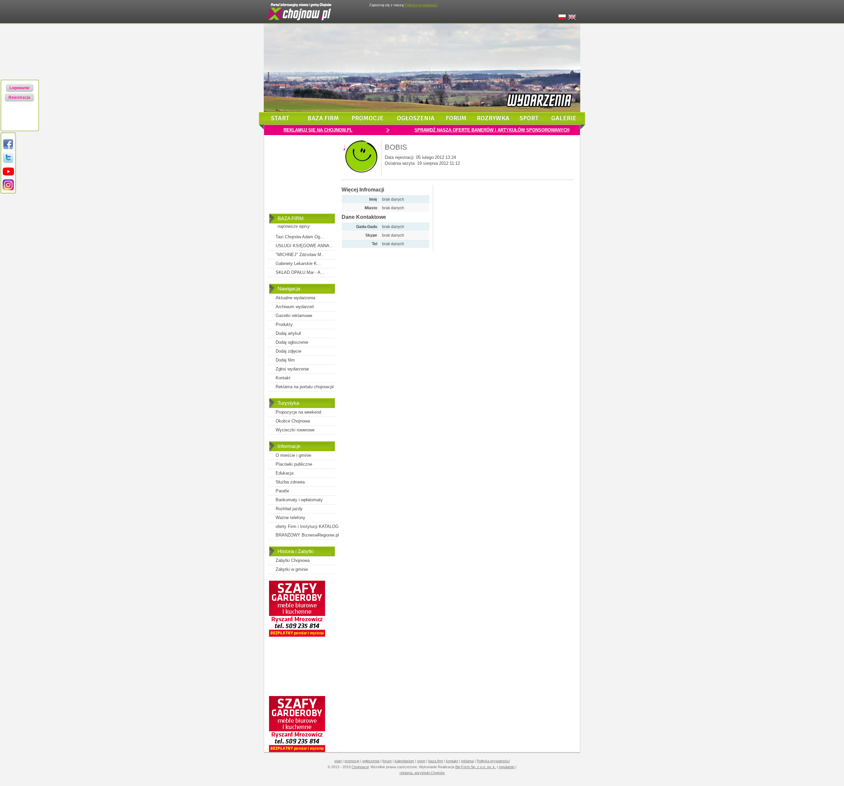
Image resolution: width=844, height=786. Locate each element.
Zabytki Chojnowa (293, 560)
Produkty (284, 324)
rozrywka (493, 118)
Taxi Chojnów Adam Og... (300, 236)
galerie (563, 118)
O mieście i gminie (293, 455)
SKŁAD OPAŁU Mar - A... (300, 272)
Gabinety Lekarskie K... (298, 263)
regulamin (506, 767)
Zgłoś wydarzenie (292, 368)
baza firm (323, 118)
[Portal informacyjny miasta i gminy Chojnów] (300, 22)
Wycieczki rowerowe (295, 429)
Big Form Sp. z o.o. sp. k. (475, 767)
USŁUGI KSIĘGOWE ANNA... (304, 245)
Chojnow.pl (360, 767)
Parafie (282, 490)
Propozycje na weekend (298, 412)
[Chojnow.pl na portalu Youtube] (8, 175)
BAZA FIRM (291, 218)
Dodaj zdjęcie (288, 351)
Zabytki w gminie (292, 569)
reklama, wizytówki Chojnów (422, 773)
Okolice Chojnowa (293, 421)
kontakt (452, 761)
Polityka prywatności (493, 761)
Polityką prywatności (421, 5)
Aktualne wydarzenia (295, 297)
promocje (367, 118)
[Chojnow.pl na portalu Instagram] (8, 189)
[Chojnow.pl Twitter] (8, 162)
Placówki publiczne (294, 464)
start (280, 118)
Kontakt (283, 377)
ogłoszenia (416, 118)
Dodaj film (285, 360)
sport (529, 118)
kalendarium (404, 761)
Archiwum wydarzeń (295, 306)
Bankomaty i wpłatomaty (299, 499)
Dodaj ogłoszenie (292, 342)
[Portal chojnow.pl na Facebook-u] (8, 148)
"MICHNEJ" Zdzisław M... (300, 254)
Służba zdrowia (290, 482)
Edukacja (284, 473)
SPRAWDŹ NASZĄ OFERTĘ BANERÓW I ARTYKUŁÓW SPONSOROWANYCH (491, 130)
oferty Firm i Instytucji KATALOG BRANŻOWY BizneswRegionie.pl (307, 531)
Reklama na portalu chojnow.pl (305, 386)
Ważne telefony (290, 517)
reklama (467, 761)
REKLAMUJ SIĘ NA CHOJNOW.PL (318, 130)
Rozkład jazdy (289, 508)
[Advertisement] (302, 179)
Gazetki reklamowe (294, 315)
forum (456, 118)
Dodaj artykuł (288, 333)
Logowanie (20, 88)
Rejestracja (19, 97)
